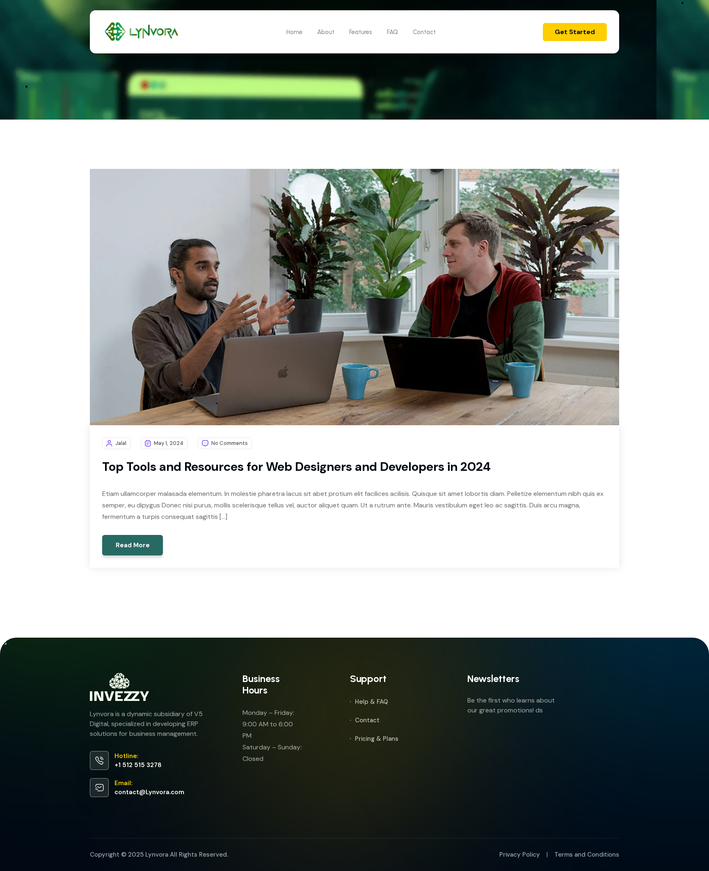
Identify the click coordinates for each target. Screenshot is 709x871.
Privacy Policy (519, 854)
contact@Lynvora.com (149, 792)
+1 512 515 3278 (138, 765)
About (325, 32)
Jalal (120, 443)
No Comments (229, 443)
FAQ (392, 32)
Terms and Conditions (586, 854)
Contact (424, 32)
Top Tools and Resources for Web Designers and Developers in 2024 (296, 467)
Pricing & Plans (376, 739)
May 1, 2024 (168, 443)
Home (294, 32)
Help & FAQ (371, 702)
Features (360, 32)
